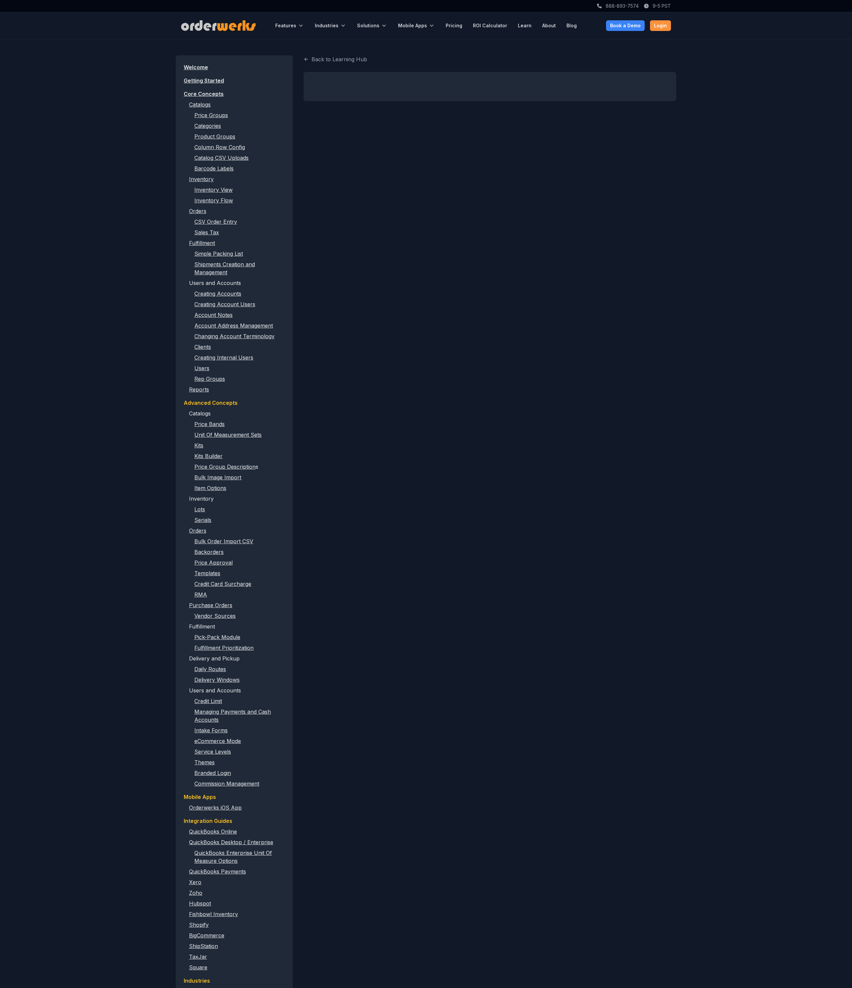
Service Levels (212, 751)
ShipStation (203, 946)
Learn (525, 25)
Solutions (368, 25)
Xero (195, 882)
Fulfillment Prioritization (224, 647)
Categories (207, 126)
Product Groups (214, 136)
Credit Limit (208, 701)
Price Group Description (225, 466)
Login (660, 25)
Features (285, 25)
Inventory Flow (213, 200)
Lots (199, 509)
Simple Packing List (218, 253)
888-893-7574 (621, 6)
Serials (202, 520)
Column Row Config (219, 147)
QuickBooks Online (213, 831)
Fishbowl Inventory (213, 914)
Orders (197, 211)
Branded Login (212, 773)
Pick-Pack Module (217, 637)
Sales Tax (206, 232)
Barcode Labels (214, 168)
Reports (199, 389)
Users (201, 368)
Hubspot (200, 903)
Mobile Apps (412, 25)
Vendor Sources (215, 616)
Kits (198, 445)
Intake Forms (211, 730)
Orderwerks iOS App (215, 807)
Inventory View (213, 189)
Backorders (209, 552)
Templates (207, 573)
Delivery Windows (217, 679)
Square (198, 967)
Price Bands (209, 424)
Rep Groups (209, 378)
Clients (202, 347)
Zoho (195, 892)
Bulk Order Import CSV (223, 541)
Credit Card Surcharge (222, 584)
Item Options (210, 488)
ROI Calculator (490, 25)
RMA (200, 594)
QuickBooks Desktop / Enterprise (231, 842)
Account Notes (213, 315)
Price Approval (213, 562)
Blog (571, 25)
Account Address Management (233, 325)
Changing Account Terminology (234, 336)
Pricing (454, 25)
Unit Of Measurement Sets (228, 434)
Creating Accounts (217, 293)
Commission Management (226, 783)
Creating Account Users (224, 304)
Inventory (201, 179)
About (549, 25)
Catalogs (200, 104)
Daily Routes (210, 669)
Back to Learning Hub (339, 59)
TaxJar (198, 956)
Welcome (196, 67)
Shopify (199, 924)
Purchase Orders (210, 605)
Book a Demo (625, 25)
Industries (326, 25)
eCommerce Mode (217, 741)
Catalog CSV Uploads (221, 157)
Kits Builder (208, 456)
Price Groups (211, 115)
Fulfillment (202, 243)
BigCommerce (206, 935)
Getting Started (204, 80)
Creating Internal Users (223, 357)
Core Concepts (204, 94)
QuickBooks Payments (217, 871)
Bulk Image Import (217, 477)
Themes (204, 762)
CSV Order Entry (215, 221)
